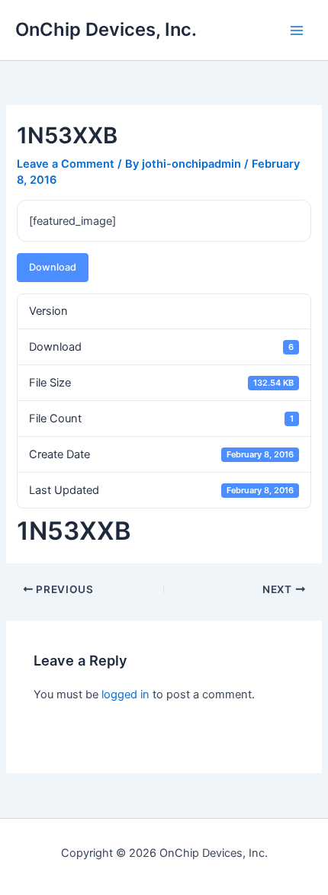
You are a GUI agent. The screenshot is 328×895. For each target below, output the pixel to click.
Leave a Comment (65, 164)
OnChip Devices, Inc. (106, 29)
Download (52, 267)
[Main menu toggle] (297, 30)
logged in (125, 694)
